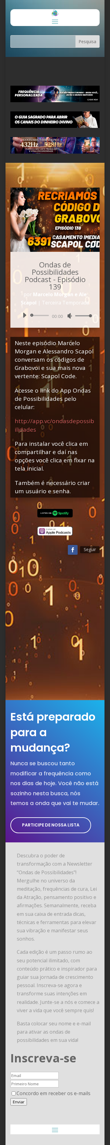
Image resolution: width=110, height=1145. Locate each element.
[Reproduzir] (24, 315)
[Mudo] (69, 316)
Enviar (18, 1102)
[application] (55, 315)
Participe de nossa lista (50, 825)
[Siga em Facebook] (73, 550)
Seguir (90, 549)
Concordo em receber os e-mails (53, 1093)
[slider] (81, 316)
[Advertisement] (55, 631)
